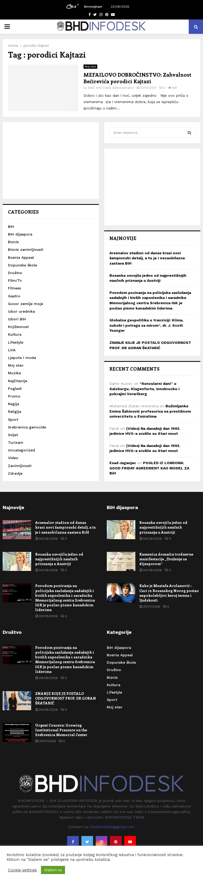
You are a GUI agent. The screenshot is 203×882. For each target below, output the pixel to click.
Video (13, 458)
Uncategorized (21, 450)
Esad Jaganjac (122, 463)
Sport (13, 419)
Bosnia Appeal (21, 257)
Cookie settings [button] (22, 870)
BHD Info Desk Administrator (111, 88)
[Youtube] (130, 842)
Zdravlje (15, 473)
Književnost (18, 327)
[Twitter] (87, 842)
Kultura (14, 334)
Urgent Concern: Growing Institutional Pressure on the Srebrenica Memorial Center (61, 730)
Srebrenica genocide (27, 427)
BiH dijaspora (20, 234)
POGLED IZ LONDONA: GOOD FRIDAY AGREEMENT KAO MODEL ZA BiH (149, 468)
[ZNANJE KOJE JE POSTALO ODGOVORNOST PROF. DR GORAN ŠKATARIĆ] (17, 700)
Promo (14, 396)
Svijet (13, 435)
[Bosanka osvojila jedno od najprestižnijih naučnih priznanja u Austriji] (17, 561)
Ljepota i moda (22, 357)
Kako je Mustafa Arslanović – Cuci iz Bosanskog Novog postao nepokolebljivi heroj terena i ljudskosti (169, 593)
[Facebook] (73, 842)
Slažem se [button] (53, 870)
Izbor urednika (21, 311)
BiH (11, 226)
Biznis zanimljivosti (25, 249)
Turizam (15, 442)
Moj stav (90, 66)
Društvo (15, 273)
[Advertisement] (51, 160)
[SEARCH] (189, 132)
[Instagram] (101, 842)
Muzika (14, 373)
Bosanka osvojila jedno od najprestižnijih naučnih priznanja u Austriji (59, 559)
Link (12, 350)
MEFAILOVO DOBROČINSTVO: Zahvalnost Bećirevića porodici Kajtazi (137, 78)
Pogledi (15, 388)
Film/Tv (15, 280)
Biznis (13, 242)
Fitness (14, 288)
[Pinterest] (116, 842)
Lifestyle (15, 342)
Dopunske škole (22, 265)
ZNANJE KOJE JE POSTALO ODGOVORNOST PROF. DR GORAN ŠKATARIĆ (65, 698)
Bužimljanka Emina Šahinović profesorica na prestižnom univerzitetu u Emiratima (150, 411)
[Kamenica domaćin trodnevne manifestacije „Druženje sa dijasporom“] (121, 561)
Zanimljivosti (19, 466)
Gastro (14, 296)
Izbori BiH (17, 319)
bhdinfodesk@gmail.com (112, 827)
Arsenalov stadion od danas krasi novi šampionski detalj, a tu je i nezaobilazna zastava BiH (147, 258)
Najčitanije (17, 381)
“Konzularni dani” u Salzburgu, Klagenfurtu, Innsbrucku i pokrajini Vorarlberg (144, 388)
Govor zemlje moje (25, 304)
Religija (14, 411)
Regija (13, 404)
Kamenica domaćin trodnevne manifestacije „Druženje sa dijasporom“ (166, 559)
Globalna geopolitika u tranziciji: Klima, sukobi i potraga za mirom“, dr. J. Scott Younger (146, 325)
